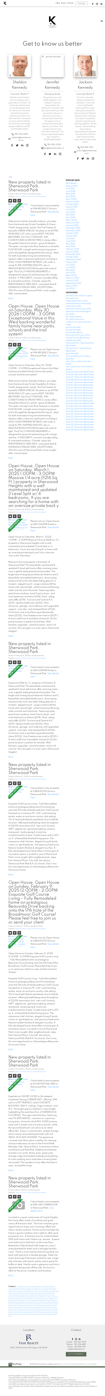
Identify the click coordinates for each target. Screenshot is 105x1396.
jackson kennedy (43, 1291)
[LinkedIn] (22, 146)
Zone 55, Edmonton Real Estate (42, 1312)
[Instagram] (27, 146)
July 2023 (70, 265)
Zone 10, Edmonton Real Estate (45, 1302)
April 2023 (70, 273)
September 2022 (73, 283)
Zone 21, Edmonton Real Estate (22, 1309)
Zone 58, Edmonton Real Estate (80, 430)
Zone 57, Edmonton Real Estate (31, 1314)
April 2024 (70, 246)
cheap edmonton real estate (22, 1288)
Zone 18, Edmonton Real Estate (79, 398)
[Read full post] (18, 209)
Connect (81, 3)
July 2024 (70, 239)
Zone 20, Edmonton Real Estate (80, 403)
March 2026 (71, 199)
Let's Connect (76, 1354)
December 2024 (73, 228)
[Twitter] (17, 146)
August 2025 (71, 207)
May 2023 (70, 270)
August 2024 (71, 236)
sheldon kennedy (13, 1295)
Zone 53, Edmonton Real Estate (22, 1312)
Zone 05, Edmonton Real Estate (34, 1300)
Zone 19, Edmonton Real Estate (31, 1307)
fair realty (34, 1290)
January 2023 (72, 281)
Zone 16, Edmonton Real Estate (41, 1305)
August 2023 (71, 262)
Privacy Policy (65, 1364)
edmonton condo (37, 1288)
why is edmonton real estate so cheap (41, 1298)
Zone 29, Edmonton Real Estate (80, 411)
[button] (93, 4)
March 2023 (71, 275)
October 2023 (72, 257)
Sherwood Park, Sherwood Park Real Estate (30, 196)
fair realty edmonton (75, 319)
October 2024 (72, 233)
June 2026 (70, 191)
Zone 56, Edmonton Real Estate (80, 424)
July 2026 (70, 188)
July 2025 (70, 210)
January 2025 (72, 225)
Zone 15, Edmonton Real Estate (22, 1305)
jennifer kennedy (54, 1291)
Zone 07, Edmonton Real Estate (80, 377)
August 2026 (71, 186)
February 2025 (72, 223)
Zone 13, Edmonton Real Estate (33, 1304)
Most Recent (71, 183)
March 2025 (71, 220)
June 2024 (70, 241)
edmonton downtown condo (78, 309)
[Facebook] (12, 146)
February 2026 (72, 202)
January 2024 (72, 252)
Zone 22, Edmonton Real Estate (41, 1309)
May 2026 (70, 194)
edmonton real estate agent (21, 1290)
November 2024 (73, 231)
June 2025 (70, 212)
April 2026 (70, 196)
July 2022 (70, 288)
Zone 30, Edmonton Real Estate (32, 1311)
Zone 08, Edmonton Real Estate (25, 1302)
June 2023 (70, 267)
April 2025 (70, 217)
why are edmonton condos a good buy (46, 1297)
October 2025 (72, 204)
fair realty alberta (43, 1290)
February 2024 (72, 249)
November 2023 (73, 254)
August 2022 (71, 286)
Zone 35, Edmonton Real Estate (80, 417)
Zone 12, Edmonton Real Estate (79, 385)
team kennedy (29, 1297)
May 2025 (70, 215)
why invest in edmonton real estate (18, 1298)
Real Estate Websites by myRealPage (84, 1364)
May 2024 (70, 244)
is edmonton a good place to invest (26, 1291)
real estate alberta (15, 1293)
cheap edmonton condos (77, 301)
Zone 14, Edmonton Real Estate (79, 390)
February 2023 (72, 278)
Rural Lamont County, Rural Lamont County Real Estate (37, 1293)
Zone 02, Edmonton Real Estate (80, 372)
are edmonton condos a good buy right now (30, 1286)
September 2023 (73, 259)
